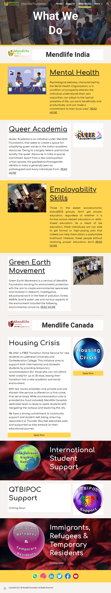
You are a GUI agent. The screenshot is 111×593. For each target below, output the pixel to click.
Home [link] (59, 3)
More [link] (97, 3)
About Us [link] (70, 3)
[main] (55, 23)
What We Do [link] (85, 3)
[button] (108, 4)
